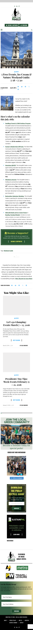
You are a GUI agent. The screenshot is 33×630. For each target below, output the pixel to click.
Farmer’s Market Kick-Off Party (14, 146)
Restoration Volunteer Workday (14, 196)
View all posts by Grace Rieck (23, 278)
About (5, 620)
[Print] (18, 86)
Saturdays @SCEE (10, 165)
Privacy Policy (12, 620)
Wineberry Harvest (10, 179)
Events (17, 72)
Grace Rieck (5, 88)
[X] (29, 86)
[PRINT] (12, 285)
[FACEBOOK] (19, 285)
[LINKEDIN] (27, 285)
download (16, 508)
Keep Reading (16, 340)
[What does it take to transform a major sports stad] (16, 466)
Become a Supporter (13, 25)
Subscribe (24, 25)
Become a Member (13, 622)
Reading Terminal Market (12, 215)
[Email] (22, 86)
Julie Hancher (24, 345)
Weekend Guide (8, 250)
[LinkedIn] (18, 89)
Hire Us (20, 620)
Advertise (27, 620)
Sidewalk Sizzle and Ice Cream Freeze (16, 212)
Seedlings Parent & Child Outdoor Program (17, 123)
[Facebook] (26, 86)
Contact (21, 622)
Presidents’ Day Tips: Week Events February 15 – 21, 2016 (16, 381)
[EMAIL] (16, 285)
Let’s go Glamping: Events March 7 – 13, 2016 (16, 323)
